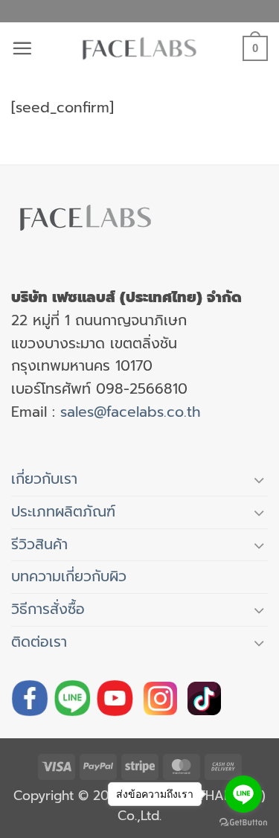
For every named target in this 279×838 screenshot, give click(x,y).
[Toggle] (259, 479)
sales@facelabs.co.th (130, 412)
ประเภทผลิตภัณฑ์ (63, 511)
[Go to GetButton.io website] (243, 823)
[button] (22, 48)
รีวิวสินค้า (39, 544)
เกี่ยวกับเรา (44, 479)
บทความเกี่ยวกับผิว (68, 576)
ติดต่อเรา (39, 642)
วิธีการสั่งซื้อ (48, 609)
